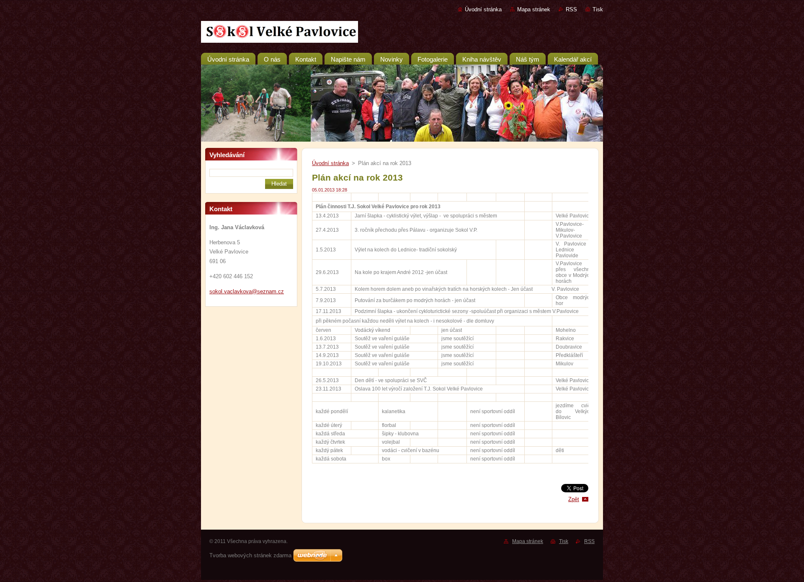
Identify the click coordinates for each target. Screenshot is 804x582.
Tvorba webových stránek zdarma (250, 555)
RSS (571, 9)
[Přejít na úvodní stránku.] (402, 33)
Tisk (598, 9)
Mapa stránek (533, 9)
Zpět (573, 499)
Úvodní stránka (483, 9)
